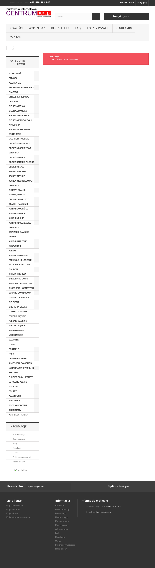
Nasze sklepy (18, 462)
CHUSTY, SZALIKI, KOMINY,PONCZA (17, 192)
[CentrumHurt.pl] (28, 12)
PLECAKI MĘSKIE (17, 326)
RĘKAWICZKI (15, 246)
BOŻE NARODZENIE (18, 405)
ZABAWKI (13, 78)
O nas (15, 453)
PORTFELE (14, 349)
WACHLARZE (15, 83)
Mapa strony (61, 549)
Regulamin (124, 28)
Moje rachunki (13, 509)
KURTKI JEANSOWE (18, 255)
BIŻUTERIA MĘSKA (18, 307)
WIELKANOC (15, 401)
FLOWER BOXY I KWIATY (21, 377)
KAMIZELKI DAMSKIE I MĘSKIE (19, 234)
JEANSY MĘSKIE (17, 176)
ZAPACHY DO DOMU (18, 279)
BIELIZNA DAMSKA (18, 111)
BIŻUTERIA (14, 302)
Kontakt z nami (127, 2)
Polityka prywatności (21, 457)
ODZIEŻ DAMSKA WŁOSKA (21, 162)
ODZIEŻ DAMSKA (17, 157)
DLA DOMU (14, 269)
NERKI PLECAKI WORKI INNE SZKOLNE (22, 370)
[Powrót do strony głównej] (9, 48)
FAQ (78, 28)
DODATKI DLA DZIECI (19, 297)
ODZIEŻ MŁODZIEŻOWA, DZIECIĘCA (20, 150)
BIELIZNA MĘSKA (17, 106)
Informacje (18, 426)
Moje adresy (12, 513)
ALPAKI (12, 251)
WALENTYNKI (15, 396)
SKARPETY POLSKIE (19, 139)
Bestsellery (60, 28)
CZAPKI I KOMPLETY (19, 199)
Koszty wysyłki (98, 28)
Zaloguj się (142, 2)
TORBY (12, 344)
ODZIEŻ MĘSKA (16, 167)
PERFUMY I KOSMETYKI (20, 283)
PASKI (12, 354)
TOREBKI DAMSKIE (18, 312)
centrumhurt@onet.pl (102, 512)
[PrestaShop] (21, 470)
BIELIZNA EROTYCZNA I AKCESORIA (20, 122)
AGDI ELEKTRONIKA (18, 415)
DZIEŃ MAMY (15, 410)
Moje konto (14, 500)
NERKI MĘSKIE (16, 335)
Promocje (59, 505)
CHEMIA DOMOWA (17, 274)
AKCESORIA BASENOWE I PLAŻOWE (21, 89)
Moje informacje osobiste (18, 517)
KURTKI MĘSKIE (16, 218)
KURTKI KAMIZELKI (18, 241)
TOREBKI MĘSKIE (17, 316)
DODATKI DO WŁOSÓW (20, 293)
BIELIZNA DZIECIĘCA (19, 116)
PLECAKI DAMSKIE (18, 321)
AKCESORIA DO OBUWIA (20, 363)
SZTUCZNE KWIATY (18, 382)
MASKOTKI (14, 340)
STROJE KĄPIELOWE (19, 97)
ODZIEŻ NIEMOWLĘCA (19, 143)
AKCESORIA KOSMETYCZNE (22, 288)
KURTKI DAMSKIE (17, 213)
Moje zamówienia (14, 505)
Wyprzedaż (37, 28)
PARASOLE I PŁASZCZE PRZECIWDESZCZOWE (20, 262)
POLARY (13, 391)
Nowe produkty (62, 509)
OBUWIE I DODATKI (18, 358)
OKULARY (13, 101)
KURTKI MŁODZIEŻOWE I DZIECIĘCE (21, 225)
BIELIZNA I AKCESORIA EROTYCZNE (20, 131)
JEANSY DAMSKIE (17, 171)
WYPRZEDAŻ (15, 73)
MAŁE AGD (14, 386)
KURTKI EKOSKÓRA (18, 209)
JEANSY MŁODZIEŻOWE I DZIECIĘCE (21, 183)
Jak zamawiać (18, 439)
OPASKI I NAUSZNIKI (18, 204)
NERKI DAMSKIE (16, 330)
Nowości (16, 28)
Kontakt (16, 36)
